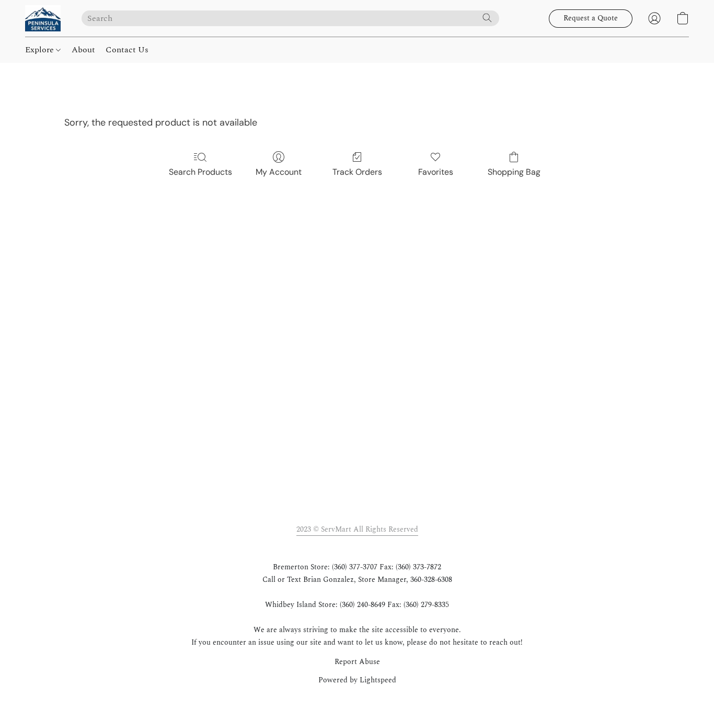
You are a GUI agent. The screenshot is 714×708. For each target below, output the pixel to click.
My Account (279, 171)
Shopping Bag (514, 171)
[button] (43, 18)
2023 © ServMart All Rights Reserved (357, 529)
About (83, 49)
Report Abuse (357, 662)
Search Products (200, 171)
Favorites (435, 171)
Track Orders (357, 171)
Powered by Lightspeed (357, 680)
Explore (40, 49)
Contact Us (127, 49)
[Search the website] (487, 17)
